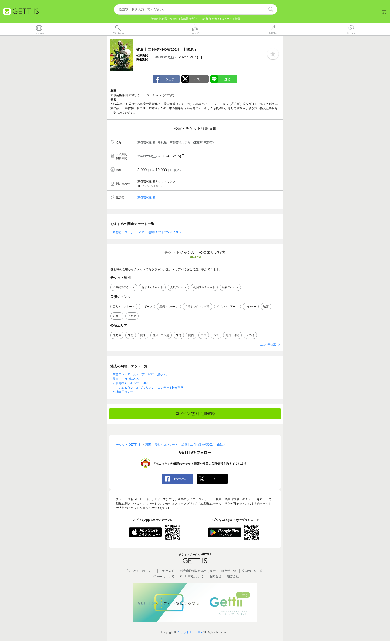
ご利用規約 (167, 571)
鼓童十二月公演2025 (126, 379)
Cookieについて (163, 576)
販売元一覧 (228, 571)
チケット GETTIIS (189, 632)
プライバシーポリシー (139, 571)
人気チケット (178, 287)
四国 (216, 335)
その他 (132, 316)
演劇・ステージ (168, 306)
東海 (178, 335)
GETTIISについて (192, 576)
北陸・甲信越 (161, 335)
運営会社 (233, 576)
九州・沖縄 (232, 335)
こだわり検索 (268, 344)
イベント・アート (227, 306)
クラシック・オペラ (197, 306)
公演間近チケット (204, 287)
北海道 (117, 335)
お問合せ (215, 576)
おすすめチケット (152, 287)
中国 (203, 335)
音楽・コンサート (124, 306)
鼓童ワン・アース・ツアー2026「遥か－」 (141, 374)
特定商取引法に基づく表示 (198, 571)
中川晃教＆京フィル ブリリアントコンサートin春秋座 (148, 387)
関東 (143, 335)
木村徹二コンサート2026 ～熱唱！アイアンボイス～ (147, 232)
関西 (191, 335)
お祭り (117, 316)
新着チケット (230, 287)
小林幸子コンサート (126, 392)
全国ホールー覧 (252, 571)
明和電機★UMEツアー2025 (131, 383)
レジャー (250, 306)
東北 (130, 335)
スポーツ (147, 306)
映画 (266, 306)
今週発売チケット (124, 287)
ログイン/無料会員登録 (195, 413)
